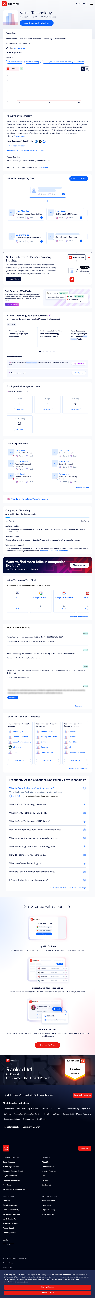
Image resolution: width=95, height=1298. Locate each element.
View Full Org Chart (78, 178)
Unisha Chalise (22, 235)
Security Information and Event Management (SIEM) (63, 62)
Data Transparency (10, 1205)
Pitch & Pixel (73, 742)
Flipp (14, 752)
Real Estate (41, 1119)
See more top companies (78, 768)
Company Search (31, 1127)
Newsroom (46, 1205)
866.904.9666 (8, 1244)
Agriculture (86, 1109)
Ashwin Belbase (21, 461)
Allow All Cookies (47, 1287)
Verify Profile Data (10, 1219)
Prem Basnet (61, 211)
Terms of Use (7, 1268)
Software (7, 1114)
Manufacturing (73, 1109)
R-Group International (49, 737)
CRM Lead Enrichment (12, 1180)
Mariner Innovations (20, 737)
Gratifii (43, 742)
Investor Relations (49, 1171)
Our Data (6, 1201)
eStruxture (17, 747)
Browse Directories (82, 1095)
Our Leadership (48, 1167)
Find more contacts (82, 488)
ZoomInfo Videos (49, 1201)
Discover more (79, 565)
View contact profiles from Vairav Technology (26, 150)
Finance (61, 1109)
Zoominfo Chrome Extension (16, 1189)
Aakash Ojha (64, 461)
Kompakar (44, 747)
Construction (9, 1109)
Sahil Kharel (19, 474)
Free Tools (7, 1185)
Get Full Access (12, 304)
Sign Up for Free (47, 1045)
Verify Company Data (11, 1214)
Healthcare (56, 1114)
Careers (45, 1180)
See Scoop (12, 697)
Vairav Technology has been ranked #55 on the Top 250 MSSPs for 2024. (35, 637)
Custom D (72, 737)
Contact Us (46, 1185)
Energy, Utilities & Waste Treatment (77, 1114)
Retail (46, 1114)
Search (82, 4)
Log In (5, 1240)
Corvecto (72, 731)
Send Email (80, 363)
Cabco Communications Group (22, 742)
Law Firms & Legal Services (27, 1109)
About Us (45, 1162)
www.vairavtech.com (22, 48)
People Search (11, 1127)
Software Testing (32, 62)
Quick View (20, 409)
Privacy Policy (8, 1263)
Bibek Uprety (64, 450)
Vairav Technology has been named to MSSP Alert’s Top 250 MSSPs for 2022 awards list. (41, 654)
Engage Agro (18, 731)
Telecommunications (12, 1119)
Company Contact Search (13, 1171)
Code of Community (11, 1210)
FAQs (44, 1176)
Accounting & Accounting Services (27, 1114)
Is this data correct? (16, 146)
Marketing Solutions (11, 1167)
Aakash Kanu (64, 474)
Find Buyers (79, 373)
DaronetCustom (47, 731)
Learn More (14, 279)
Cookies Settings (47, 1293)
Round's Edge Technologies (78, 752)
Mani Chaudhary (23, 211)
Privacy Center (48, 1214)
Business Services (15, 62)
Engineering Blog (48, 1210)
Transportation (28, 1119)
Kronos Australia (47, 752)
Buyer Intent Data (10, 1176)
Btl (70, 747)
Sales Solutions (9, 1162)
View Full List (19, 760)
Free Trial (84, 1148)
